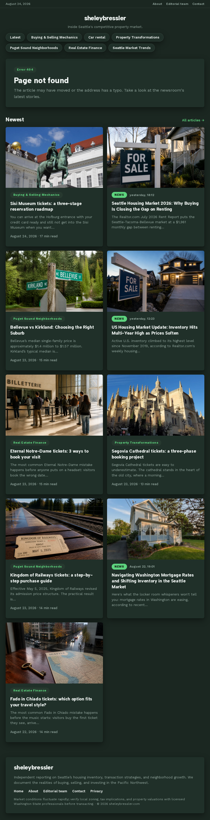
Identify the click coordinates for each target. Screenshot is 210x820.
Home (18, 791)
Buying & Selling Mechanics (54, 37)
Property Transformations (137, 37)
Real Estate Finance (85, 48)
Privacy (96, 791)
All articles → (193, 120)
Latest (15, 37)
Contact (198, 3)
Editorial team (177, 3)
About (157, 3)
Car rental (96, 37)
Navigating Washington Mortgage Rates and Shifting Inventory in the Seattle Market (153, 580)
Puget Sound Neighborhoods (34, 48)
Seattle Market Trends (132, 48)
